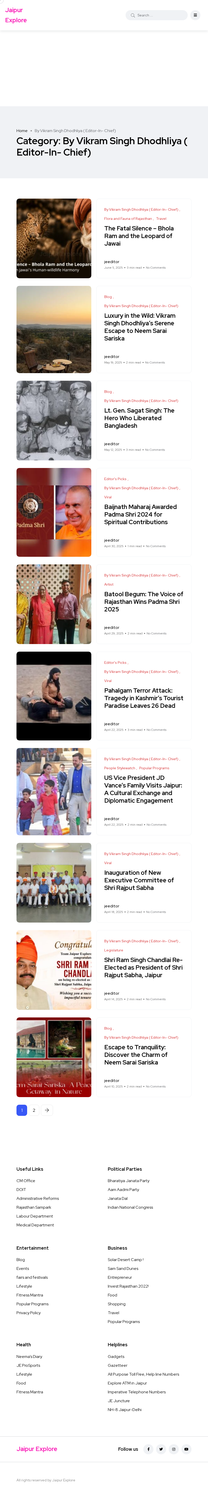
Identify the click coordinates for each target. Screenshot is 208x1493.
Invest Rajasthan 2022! (128, 1286)
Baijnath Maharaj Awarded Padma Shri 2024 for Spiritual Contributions (140, 514)
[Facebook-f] (148, 1449)
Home (22, 130)
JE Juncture (119, 1400)
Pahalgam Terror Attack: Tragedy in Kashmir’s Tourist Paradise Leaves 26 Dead (143, 698)
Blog (20, 1259)
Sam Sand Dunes (123, 1268)
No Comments (156, 268)
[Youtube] (186, 1449)
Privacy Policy (28, 1312)
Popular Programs (32, 1304)
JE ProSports (28, 1365)
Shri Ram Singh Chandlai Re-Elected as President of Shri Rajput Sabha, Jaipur (143, 967)
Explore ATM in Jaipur (127, 1383)
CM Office (25, 1180)
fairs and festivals (32, 1277)
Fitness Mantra (29, 1295)
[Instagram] (174, 1449)
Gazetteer (117, 1365)
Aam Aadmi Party (123, 1189)
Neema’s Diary (29, 1356)
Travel (113, 1312)
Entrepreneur (120, 1277)
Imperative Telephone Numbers (137, 1392)
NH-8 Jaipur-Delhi (125, 1409)
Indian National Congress (130, 1207)
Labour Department (34, 1216)
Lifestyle (24, 1286)
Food (112, 1295)
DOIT (21, 1189)
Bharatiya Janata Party (128, 1180)
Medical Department (35, 1225)
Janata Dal (118, 1198)
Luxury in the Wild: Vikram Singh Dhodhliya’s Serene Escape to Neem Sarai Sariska (140, 327)
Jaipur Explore (16, 15)
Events (22, 1268)
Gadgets (116, 1356)
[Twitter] (161, 1449)
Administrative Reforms (37, 1198)
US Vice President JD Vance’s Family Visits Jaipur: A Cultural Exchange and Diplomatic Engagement (143, 789)
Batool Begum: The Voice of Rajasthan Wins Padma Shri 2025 (143, 601)
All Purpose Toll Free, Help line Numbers (143, 1374)
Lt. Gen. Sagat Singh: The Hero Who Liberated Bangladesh (139, 418)
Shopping (117, 1304)
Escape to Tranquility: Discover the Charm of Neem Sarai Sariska (136, 1055)
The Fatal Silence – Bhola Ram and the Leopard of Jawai (139, 236)
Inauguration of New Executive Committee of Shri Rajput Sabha (139, 880)
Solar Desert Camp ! (126, 1259)
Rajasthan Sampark (33, 1207)
